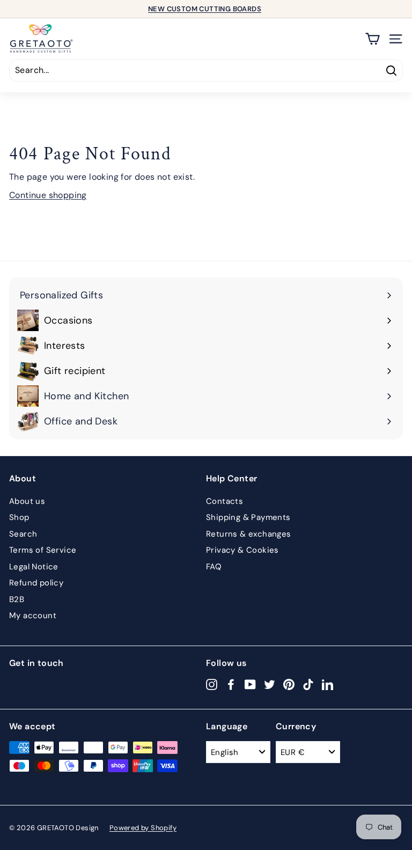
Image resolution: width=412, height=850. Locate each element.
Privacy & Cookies (242, 550)
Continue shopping (48, 195)
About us (27, 501)
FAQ (214, 566)
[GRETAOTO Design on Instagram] (211, 684)
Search (23, 534)
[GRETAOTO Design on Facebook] (231, 684)
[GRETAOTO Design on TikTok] (308, 684)
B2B (16, 599)
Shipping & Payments (248, 517)
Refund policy (36, 582)
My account (32, 615)
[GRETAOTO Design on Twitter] (269, 684)
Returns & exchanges (248, 534)
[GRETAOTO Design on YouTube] (250, 684)
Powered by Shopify (142, 827)
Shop (19, 517)
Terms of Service (42, 550)
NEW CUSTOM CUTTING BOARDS (204, 8)
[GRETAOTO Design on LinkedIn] (327, 684)
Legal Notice (33, 566)
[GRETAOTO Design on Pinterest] (289, 684)
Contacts (224, 501)
